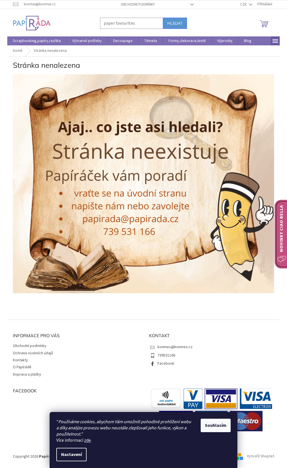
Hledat (172, 23)
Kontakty (18, 360)
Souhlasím (213, 425)
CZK (242, 4)
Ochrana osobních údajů (31, 353)
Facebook (164, 363)
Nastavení (69, 454)
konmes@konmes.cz (173, 347)
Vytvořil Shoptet (258, 456)
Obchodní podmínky (136, 4)
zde (85, 440)
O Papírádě (20, 367)
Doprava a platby (25, 374)
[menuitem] (34, 40)
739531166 (164, 355)
